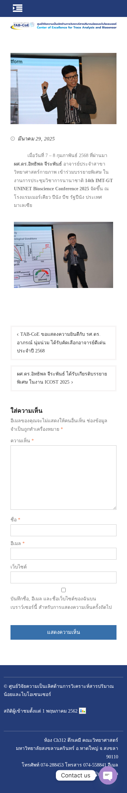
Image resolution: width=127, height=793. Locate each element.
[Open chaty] (108, 775)
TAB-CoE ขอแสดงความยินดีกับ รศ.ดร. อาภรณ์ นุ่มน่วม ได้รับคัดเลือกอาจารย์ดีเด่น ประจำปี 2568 (61, 342)
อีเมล (17, 543)
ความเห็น (22, 440)
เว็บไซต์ (18, 566)
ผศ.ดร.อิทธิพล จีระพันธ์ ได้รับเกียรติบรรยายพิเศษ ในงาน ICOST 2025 (62, 378)
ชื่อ (15, 519)
